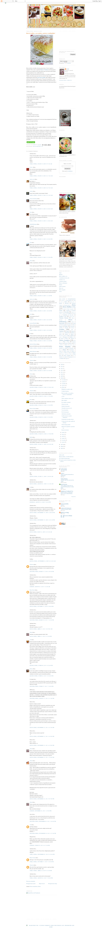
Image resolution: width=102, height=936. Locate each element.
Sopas (70, 352)
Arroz (75, 300)
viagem (66, 358)
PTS (60, 349)
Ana (30, 639)
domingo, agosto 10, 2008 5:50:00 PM (40, 502)
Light (73, 331)
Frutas (66, 326)
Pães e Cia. (66, 342)
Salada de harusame (66, 406)
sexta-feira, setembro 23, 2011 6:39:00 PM (42, 745)
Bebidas (60, 274)
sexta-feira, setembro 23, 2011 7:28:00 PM (42, 757)
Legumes (61, 331)
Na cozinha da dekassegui (64, 458)
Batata (66, 301)
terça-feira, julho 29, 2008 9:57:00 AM (41, 164)
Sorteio (74, 352)
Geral (60, 273)
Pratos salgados (62, 289)
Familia (74, 323)
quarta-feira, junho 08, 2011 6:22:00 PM (41, 665)
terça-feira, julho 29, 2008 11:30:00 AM (41, 221)
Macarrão (67, 332)
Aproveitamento (69, 300)
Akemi (34, 144)
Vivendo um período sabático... (66, 509)
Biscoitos (67, 303)
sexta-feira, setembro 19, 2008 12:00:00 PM (42, 512)
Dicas (73, 318)
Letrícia (31, 191)
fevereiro (64, 440)
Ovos (75, 340)
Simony (31, 668)
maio (63, 434)
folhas (73, 324)
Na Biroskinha (64, 469)
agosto (63, 385)
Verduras (62, 358)
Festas (69, 324)
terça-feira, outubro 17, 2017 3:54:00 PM (42, 861)
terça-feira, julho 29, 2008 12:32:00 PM (41, 257)
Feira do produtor (64, 324)
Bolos (74, 305)
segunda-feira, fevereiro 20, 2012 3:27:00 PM (43, 833)
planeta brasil (72, 344)
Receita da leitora (65, 430)
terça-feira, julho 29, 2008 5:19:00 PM (41, 357)
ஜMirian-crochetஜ (65, 512)
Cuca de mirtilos (65, 410)
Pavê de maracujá (65, 412)
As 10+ (63, 396)
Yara (31, 242)
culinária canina (71, 316)
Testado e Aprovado (64, 354)
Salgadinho (61, 352)
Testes (71, 354)
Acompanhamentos (72, 299)
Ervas (73, 321)
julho (63, 387)
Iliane (31, 399)
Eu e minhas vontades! (66, 402)
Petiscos (66, 344)
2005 (62, 448)
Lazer (72, 329)
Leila (31, 314)
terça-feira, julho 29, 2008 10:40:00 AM (41, 208)
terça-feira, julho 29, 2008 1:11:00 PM (41, 295)
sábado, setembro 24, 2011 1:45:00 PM (41, 810)
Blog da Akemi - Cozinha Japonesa (66, 456)
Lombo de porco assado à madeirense (67, 416)
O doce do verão (65, 404)
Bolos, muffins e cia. (63, 276)
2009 (62, 376)
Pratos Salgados (64, 346)
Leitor (67, 331)
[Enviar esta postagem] (42, 144)
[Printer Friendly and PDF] (30, 143)
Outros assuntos (62, 286)
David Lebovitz (64, 484)
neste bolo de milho (41, 77)
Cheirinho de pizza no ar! (67, 408)
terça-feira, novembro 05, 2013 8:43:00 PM (42, 854)
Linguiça (60, 332)
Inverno (72, 327)
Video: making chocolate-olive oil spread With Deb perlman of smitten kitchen (67, 487)
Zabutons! (62, 505)
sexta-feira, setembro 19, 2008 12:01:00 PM (42, 520)
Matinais (66, 334)
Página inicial (42, 883)
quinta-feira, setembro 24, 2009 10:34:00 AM (43, 561)
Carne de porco (70, 309)
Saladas (72, 351)
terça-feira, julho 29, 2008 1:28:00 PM (41, 310)
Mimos (72, 335)
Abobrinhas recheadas (66, 414)
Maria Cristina (33, 857)
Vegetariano (70, 357)
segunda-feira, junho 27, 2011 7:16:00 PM (41, 686)
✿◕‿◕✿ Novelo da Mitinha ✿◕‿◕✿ (66, 516)
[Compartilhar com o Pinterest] (50, 145)
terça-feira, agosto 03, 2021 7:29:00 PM (41, 878)
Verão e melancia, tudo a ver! (67, 398)
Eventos (69, 323)
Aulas (62, 301)
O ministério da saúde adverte (68, 419)
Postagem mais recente (30, 883)
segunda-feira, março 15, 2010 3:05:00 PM (42, 571)
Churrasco (73, 312)
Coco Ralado (68, 313)
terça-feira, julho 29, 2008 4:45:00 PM (41, 348)
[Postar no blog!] (46, 145)
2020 (62, 364)
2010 (62, 374)
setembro (64, 383)
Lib (30, 487)
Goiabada (60, 327)
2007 (62, 444)
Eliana (41, 69)
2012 (62, 370)
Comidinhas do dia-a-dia (64, 278)
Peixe (70, 343)
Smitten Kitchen (64, 478)
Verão (75, 357)
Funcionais (72, 326)
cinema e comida (62, 313)
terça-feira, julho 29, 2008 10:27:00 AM (41, 188)
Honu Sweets (32, 590)
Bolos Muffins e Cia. (38, 146)
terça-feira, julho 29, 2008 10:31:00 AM (41, 195)
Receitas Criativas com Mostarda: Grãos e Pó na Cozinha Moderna (67, 493)
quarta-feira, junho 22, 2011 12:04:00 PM (41, 676)
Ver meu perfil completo (65, 80)
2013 (62, 368)
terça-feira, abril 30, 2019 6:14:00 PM (41, 870)
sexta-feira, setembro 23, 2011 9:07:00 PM (42, 798)
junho (63, 432)
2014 (62, 366)
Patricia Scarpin (33, 408)
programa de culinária (63, 348)
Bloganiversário (67, 305)
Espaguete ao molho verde (67, 389)
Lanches (61, 329)
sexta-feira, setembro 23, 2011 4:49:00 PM (42, 736)
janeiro (63, 442)
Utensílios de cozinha (63, 357)
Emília (31, 437)
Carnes (60, 310)
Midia (65, 335)
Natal (62, 338)
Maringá (72, 332)
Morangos (65, 337)
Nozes (66, 338)
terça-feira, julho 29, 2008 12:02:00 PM (41, 239)
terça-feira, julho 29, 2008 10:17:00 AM (41, 176)
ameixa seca (32, 179)
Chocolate (66, 312)
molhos (60, 337)
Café (64, 309)
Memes (60, 284)
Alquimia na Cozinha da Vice (67, 491)
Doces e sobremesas (63, 283)
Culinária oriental (62, 281)
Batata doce (72, 301)
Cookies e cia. (62, 279)
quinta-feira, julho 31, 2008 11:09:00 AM (41, 476)
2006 (62, 446)
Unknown (32, 360)
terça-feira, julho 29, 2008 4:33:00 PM (41, 340)
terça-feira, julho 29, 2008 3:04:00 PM (41, 319)
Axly (31, 212)
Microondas (61, 335)
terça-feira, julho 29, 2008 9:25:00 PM (41, 370)
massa (60, 334)
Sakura (60, 351)
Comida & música (65, 391)
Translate (69, 63)
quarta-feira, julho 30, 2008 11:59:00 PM (41, 434)
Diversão (60, 319)
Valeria (31, 374)
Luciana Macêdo (33, 323)
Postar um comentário (30, 881)
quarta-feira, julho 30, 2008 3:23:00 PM (41, 405)
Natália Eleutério (33, 351)
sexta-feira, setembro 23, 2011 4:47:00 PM (42, 727)
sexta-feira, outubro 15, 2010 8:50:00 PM (42, 606)
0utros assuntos (62, 298)
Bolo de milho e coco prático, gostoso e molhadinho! (68, 393)
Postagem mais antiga (52, 883)
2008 (62, 378)
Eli (30, 333)
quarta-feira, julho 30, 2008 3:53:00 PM (41, 417)
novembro (64, 379)
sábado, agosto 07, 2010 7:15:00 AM (40, 586)
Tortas (60, 291)
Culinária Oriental (63, 318)
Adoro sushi (61, 455)
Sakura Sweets (66, 351)
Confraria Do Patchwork (66, 508)
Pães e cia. (61, 288)
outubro (63, 381)
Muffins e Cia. (73, 337)
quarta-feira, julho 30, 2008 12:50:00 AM (41, 387)
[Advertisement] (38, 907)
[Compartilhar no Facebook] (49, 145)
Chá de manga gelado (66, 424)
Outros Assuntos (64, 340)
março (63, 438)
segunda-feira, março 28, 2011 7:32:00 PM (42, 620)
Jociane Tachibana (33, 198)
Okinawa (72, 338)
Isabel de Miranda (33, 344)
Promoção (71, 348)
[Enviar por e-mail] (44, 145)
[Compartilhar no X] (47, 145)
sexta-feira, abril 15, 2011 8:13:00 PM (41, 636)
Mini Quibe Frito (64, 470)
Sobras (65, 352)
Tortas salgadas (67, 355)
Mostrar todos (74, 496)
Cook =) (31, 167)
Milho (68, 335)
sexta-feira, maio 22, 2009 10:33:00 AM (41, 532)
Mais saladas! (64, 400)
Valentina (46, 69)
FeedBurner (70, 171)
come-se (62, 473)
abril (63, 436)
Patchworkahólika (65, 503)
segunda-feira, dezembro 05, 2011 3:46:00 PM (43, 821)
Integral (66, 327)
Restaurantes (71, 349)
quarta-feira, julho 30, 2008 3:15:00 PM (41, 396)
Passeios (66, 343)
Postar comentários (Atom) (35, 886)
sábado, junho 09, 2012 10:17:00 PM (40, 845)
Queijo (64, 349)
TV (73, 355)
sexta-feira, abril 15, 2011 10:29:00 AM (41, 629)
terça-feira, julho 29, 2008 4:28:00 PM (41, 330)
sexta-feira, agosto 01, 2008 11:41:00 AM (41, 483)
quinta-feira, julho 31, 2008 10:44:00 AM (41, 444)
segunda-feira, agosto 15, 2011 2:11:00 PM (42, 698)
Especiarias (62, 323)
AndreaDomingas (33, 224)
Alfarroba (62, 300)
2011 (62, 372)
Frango (60, 326)
